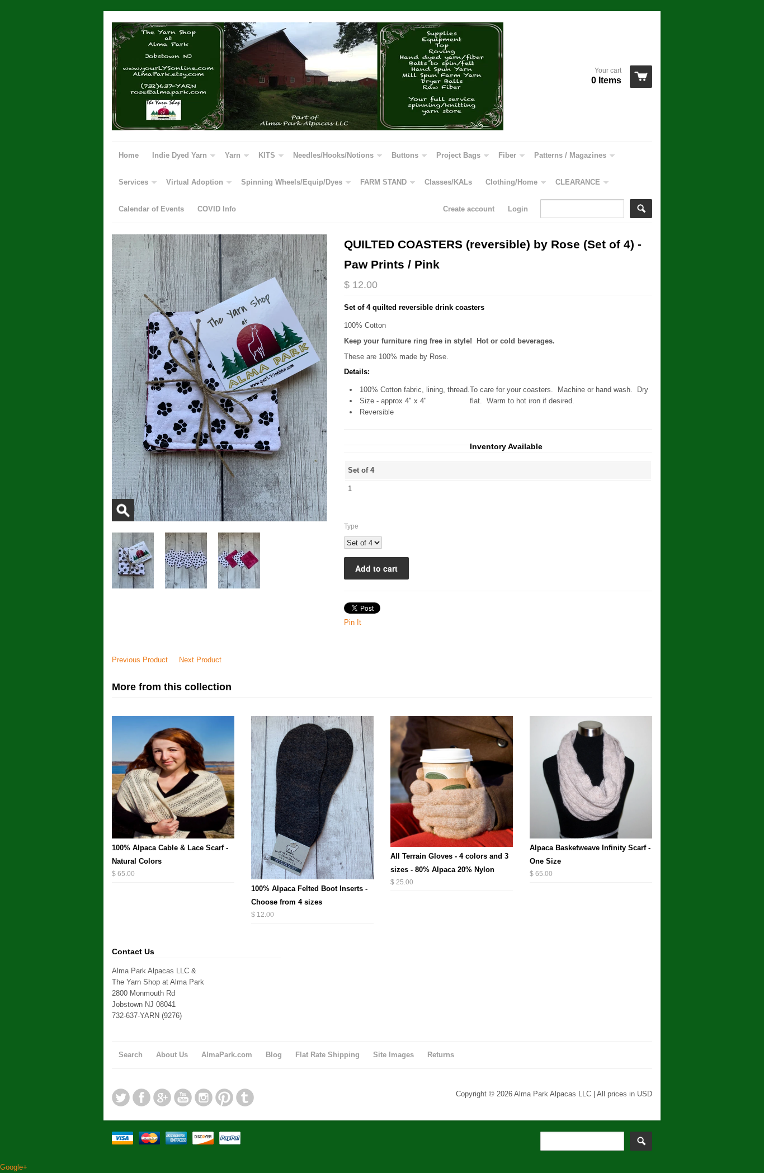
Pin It (352, 622)
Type (351, 526)
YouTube (183, 1097)
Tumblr (245, 1097)
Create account (468, 209)
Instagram (204, 1097)
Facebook (141, 1097)
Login (518, 209)
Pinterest (224, 1097)
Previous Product (140, 660)
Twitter (121, 1097)
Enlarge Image (123, 510)
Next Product (200, 660)
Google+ (162, 1097)
